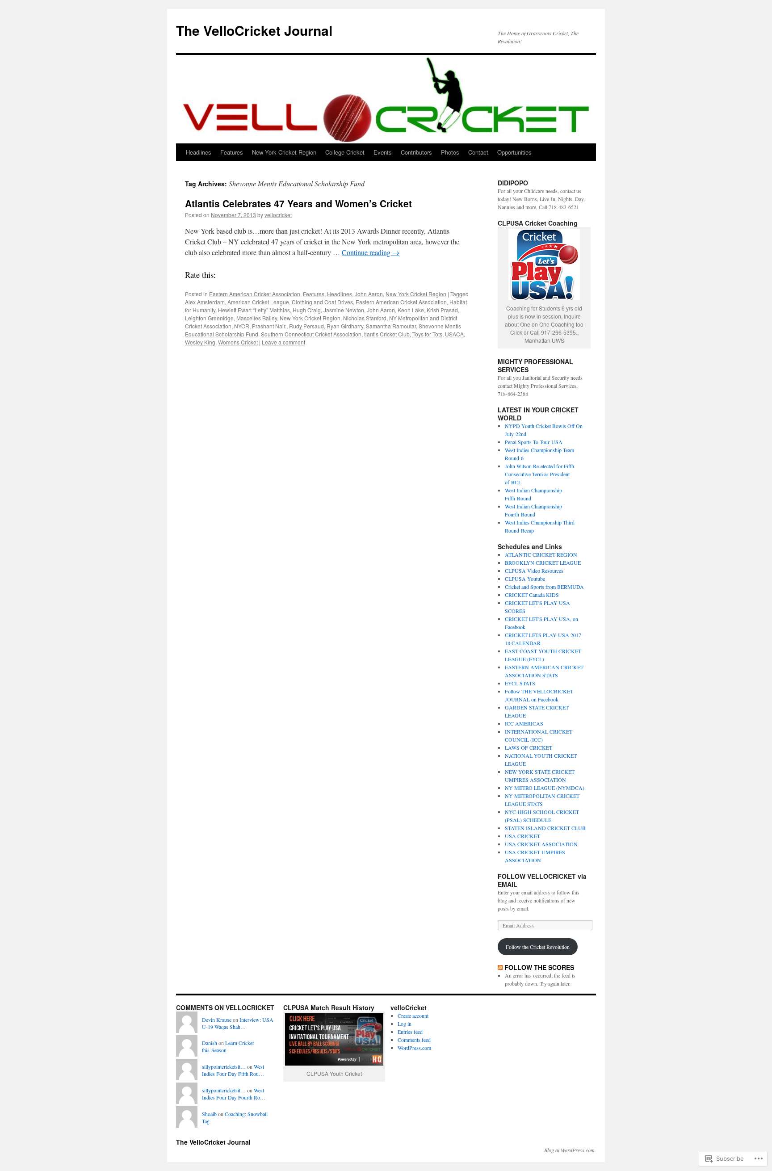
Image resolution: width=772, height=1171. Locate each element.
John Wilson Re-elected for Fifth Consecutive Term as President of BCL (539, 474)
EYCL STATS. (521, 683)
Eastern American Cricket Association (254, 294)
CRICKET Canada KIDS (532, 594)
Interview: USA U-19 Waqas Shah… (237, 1023)
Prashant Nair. (269, 326)
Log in (404, 1023)
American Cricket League (258, 302)
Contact (478, 152)
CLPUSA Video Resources (534, 570)
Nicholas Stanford (364, 318)
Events (382, 152)
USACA (454, 334)
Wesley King (200, 342)
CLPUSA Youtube (525, 578)
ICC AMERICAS (524, 723)
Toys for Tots (427, 334)
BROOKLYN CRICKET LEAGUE (543, 562)
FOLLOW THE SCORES (539, 967)
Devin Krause (216, 1019)
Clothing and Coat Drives (322, 302)
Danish (209, 1042)
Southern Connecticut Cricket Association (311, 334)
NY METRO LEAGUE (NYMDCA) (544, 787)
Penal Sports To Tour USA (533, 441)
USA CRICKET (522, 835)
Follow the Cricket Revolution (538, 946)
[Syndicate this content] (500, 967)
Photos (450, 152)
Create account (413, 1015)
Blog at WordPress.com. (570, 1150)
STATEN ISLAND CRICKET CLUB (545, 827)
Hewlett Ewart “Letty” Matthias (254, 310)
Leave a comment (283, 342)
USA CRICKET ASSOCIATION (541, 844)
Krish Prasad (442, 310)
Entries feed (410, 1031)
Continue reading (370, 252)
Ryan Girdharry (345, 326)
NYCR (241, 326)
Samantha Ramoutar (391, 326)
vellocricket (278, 214)
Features (231, 152)
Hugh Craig (307, 310)
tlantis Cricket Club (387, 334)
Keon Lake (411, 310)
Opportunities (514, 152)
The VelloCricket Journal (254, 30)
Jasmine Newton (343, 310)
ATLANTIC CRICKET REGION (541, 554)
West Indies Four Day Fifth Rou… (233, 1070)
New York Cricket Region (284, 152)
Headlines (198, 152)
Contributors (416, 152)
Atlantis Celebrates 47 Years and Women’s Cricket (298, 203)
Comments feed (414, 1039)
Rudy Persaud (306, 326)
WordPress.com (414, 1047)
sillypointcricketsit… (224, 1066)
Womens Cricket (238, 342)
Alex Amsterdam (205, 302)
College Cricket (345, 152)
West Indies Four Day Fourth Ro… (233, 1094)
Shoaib (209, 1113)
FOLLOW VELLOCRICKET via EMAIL (542, 880)
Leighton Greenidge (209, 318)
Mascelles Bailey (256, 318)
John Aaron (369, 294)
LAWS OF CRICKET (528, 747)
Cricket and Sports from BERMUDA (544, 586)
